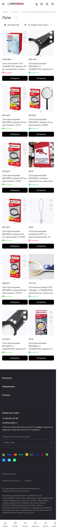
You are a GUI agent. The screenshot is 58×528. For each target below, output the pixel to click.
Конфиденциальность (11, 480)
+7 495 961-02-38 (10, 418)
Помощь (6, 395)
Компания (7, 378)
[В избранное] (24, 33)
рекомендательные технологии (15, 491)
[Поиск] (41, 4)
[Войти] (47, 4)
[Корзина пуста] (52, 4)
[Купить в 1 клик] (24, 41)
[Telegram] (9, 460)
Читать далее (28, 512)
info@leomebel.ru (9, 422)
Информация (8, 386)
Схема (39, 427)
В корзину (14, 78)
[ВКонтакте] (3, 460)
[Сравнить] (24, 37)
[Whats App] (14, 460)
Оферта (28, 480)
